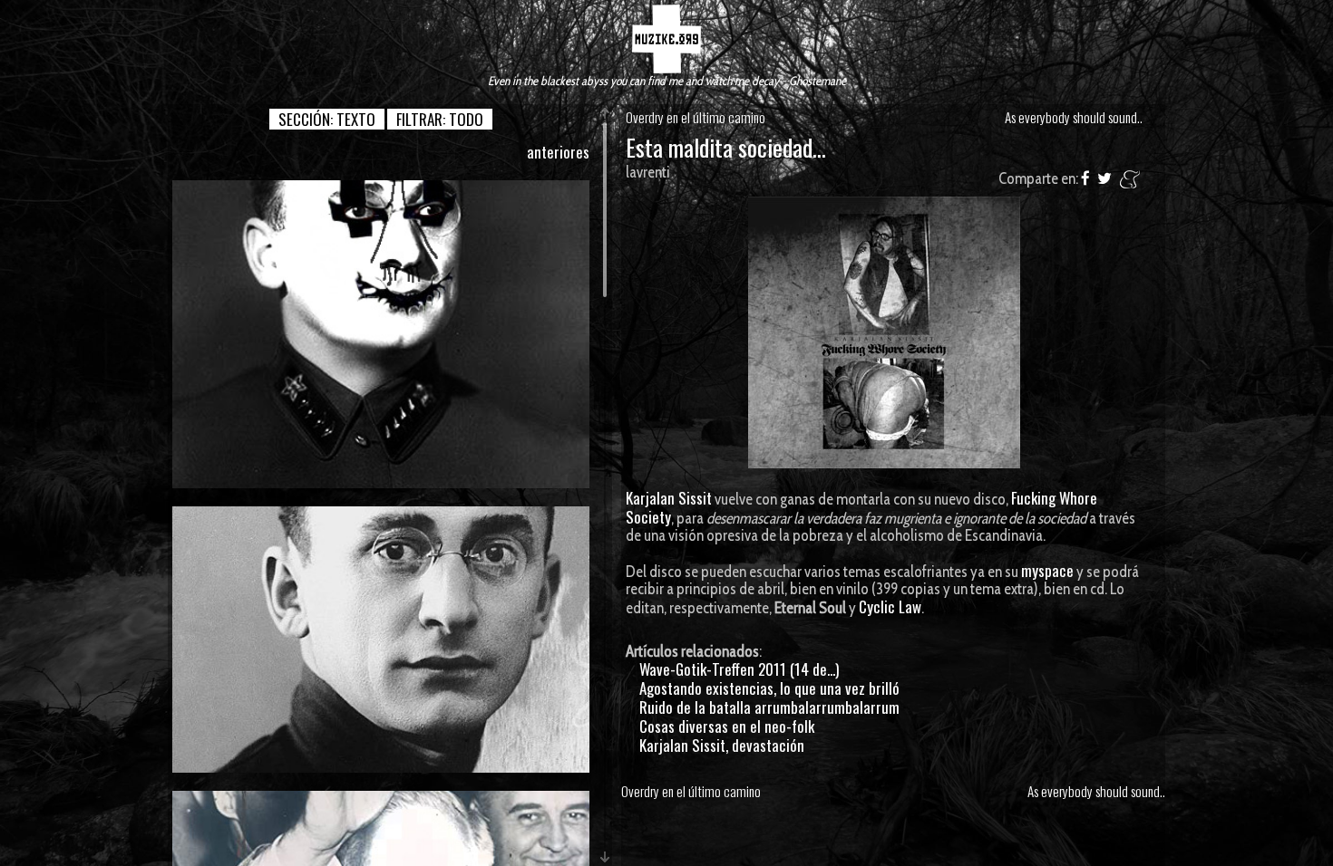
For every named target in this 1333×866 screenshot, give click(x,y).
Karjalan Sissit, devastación (721, 745)
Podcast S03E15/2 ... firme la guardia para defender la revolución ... (381, 334)
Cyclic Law (890, 606)
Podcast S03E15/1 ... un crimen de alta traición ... (381, 638)
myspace (1047, 570)
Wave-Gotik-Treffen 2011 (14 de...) (739, 669)
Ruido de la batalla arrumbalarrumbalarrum (769, 707)
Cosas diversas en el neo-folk (726, 726)
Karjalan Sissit (669, 497)
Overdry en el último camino (695, 117)
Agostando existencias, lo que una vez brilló (769, 688)
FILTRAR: (439, 119)
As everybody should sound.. (1074, 117)
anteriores (558, 151)
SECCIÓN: (326, 119)
